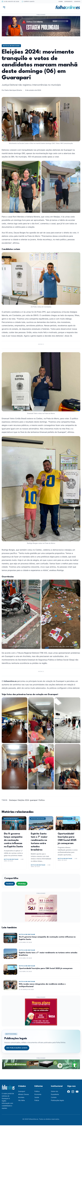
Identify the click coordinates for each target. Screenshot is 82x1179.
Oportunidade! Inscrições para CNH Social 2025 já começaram (45, 968)
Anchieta (21, 1097)
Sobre (61, 1)
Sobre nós (54, 1091)
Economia (37, 1094)
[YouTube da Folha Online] (77, 1091)
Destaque (13, 800)
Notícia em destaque (11, 45)
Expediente (68, 1)
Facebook (9, 884)
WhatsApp (22, 884)
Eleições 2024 (23, 800)
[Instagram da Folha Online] (73, 1091)
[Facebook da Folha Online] (68, 1091)
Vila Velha (21, 1100)
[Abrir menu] (4, 7)
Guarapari (21, 1091)
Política (42, 800)
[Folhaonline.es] (67, 7)
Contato (77, 1)
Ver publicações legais (16, 1048)
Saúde (36, 1097)
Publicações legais (57, 1100)
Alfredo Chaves (23, 1094)
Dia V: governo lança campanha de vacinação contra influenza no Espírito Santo (13, 840)
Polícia (36, 1100)
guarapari (34, 800)
